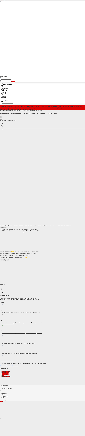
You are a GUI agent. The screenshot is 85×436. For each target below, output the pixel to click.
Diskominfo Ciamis (6, 376)
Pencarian (13, 81)
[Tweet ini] (2, 124)
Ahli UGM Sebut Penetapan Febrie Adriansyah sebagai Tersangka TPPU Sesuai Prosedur (58, 108)
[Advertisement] (34, 241)
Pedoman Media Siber (7, 388)
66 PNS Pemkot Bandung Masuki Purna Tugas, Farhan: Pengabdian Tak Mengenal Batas (19, 106)
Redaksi (4, 387)
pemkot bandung (6, 371)
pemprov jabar (5, 374)
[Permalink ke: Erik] (1, 117)
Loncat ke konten (4, 0)
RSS (4, 397)
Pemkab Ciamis (5, 372)
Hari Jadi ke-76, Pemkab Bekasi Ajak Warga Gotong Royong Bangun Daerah (18, 343)
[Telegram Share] (2, 125)
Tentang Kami (5, 385)
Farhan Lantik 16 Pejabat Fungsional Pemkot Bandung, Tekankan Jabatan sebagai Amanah (19, 108)
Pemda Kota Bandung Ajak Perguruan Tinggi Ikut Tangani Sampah (18, 298)
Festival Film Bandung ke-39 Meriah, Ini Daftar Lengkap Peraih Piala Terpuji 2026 (19, 353)
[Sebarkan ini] (2, 122)
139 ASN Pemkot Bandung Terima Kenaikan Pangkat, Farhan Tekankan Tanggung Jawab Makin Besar (60, 106)
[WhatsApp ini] (2, 126)
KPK (3, 375)
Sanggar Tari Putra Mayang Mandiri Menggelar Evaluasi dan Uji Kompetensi (19, 299)
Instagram (5, 396)
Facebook (5, 393)
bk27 (7, 400)
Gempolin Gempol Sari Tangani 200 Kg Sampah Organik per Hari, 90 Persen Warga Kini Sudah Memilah (24, 363)
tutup (1, 401)
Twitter (5, 395)
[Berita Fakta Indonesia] (5, 79)
